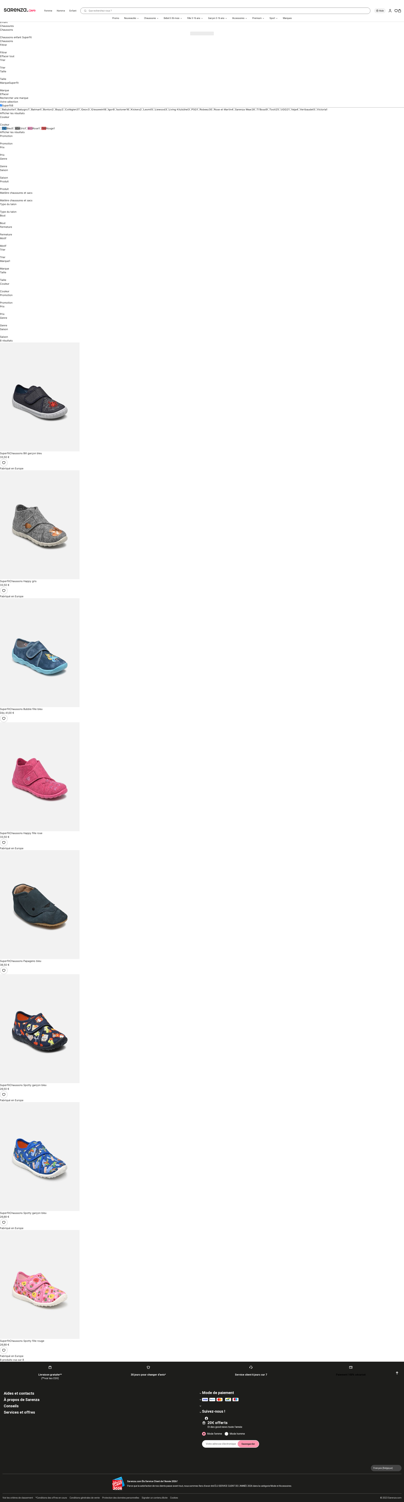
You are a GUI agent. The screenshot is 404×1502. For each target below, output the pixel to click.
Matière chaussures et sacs (16, 192)
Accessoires (238, 18)
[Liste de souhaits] (4, 463)
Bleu (9, 128)
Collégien (70, 109)
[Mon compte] (391, 11)
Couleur (4, 117)
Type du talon (8, 204)
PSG (194, 109)
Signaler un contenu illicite (155, 1497)
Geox (84, 109)
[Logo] (21, 10)
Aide (381, 10)
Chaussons (6, 41)
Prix (2, 147)
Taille (3, 71)
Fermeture (6, 226)
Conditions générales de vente (85, 1497)
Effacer (4, 94)
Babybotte (8, 109)
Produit (4, 181)
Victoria (321, 109)
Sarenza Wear (243, 109)
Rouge (50, 128)
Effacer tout (7, 56)
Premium (257, 18)
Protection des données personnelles (120, 1497)
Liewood (160, 109)
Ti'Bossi (261, 109)
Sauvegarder (248, 1444)
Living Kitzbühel (178, 109)
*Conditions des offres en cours (51, 1497)
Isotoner (121, 109)
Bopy (58, 109)
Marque (9, 82)
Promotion (6, 136)
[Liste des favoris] (396, 11)
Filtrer (3, 44)
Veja (293, 109)
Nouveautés (130, 18)
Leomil (147, 109)
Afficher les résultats (12, 113)
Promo (115, 18)
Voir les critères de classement (18, 1497)
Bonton (47, 109)
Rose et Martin (223, 109)
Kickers (135, 109)
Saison (4, 170)
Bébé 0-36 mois (171, 18)
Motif (3, 238)
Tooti (273, 109)
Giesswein (97, 109)
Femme (48, 10)
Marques (287, 18)
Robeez (204, 109)
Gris (22, 128)
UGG (284, 109)
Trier (2, 60)
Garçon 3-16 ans (216, 18)
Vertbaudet (306, 109)
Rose (35, 128)
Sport (272, 18)
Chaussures (150, 18)
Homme (61, 10)
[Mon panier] (401, 11)
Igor (110, 109)
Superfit (7, 105)
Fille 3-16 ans (193, 18)
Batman (35, 109)
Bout (3, 215)
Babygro (23, 109)
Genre (3, 158)
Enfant (73, 10)
